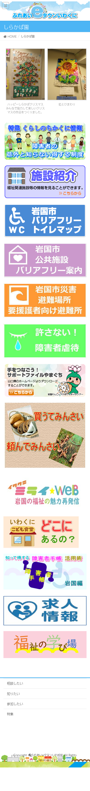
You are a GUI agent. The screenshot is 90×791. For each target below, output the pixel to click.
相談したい (15, 683)
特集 (10, 713)
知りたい (13, 693)
